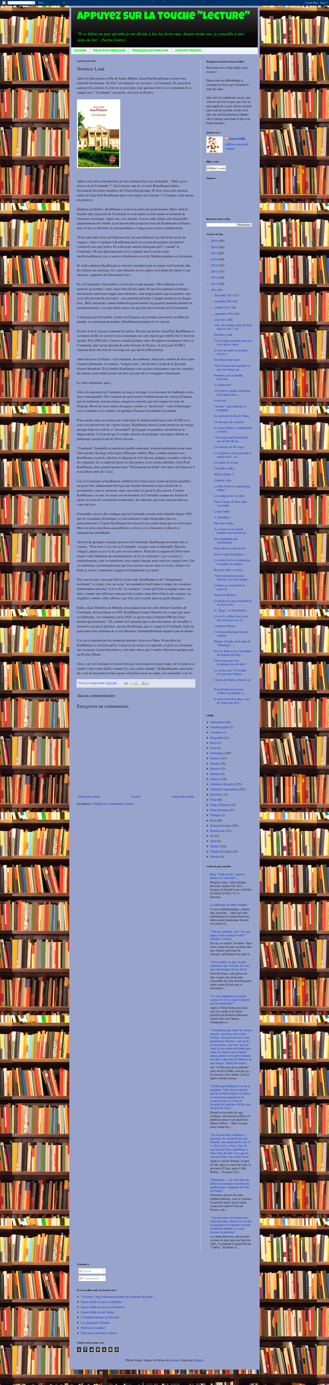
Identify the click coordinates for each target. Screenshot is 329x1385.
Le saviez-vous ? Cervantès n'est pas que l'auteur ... (230, 672)
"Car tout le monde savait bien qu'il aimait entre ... (232, 392)
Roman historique (220, 825)
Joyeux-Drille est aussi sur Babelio (101, 1302)
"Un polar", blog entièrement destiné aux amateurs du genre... (118, 1297)
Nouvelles (216, 794)
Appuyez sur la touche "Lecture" (163, 17)
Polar (213, 800)
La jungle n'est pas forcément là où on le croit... (233, 602)
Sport (213, 841)
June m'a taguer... (189, 50)
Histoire (215, 763)
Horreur (215, 769)
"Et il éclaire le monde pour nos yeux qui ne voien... (233, 342)
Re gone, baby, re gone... (229, 570)
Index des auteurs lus (150, 50)
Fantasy (214, 758)
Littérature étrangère (222, 784)
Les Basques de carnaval (229, 422)
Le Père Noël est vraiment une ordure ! (232, 488)
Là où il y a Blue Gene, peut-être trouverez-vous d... (231, 618)
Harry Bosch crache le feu (229, 548)
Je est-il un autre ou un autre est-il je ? (231, 352)
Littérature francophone (224, 789)
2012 (214, 284)
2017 (214, 253)
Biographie (217, 738)
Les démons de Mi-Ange (229, 447)
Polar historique (219, 810)
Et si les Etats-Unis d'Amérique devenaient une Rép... (233, 653)
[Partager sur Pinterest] (147, 683)
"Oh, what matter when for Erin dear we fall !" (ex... (233, 327)
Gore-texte (220, 400)
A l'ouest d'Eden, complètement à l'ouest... (233, 429)
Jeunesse (215, 779)
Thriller (214, 846)
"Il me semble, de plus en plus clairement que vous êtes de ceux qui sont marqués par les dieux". (229, 965)
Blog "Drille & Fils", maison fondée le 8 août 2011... (227, 876)
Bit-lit (213, 743)
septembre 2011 (224, 314)
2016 (214, 259)
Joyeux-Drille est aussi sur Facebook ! (103, 1307)
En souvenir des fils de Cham (231, 416)
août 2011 (221, 320)
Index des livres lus (109, 50)
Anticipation (217, 722)
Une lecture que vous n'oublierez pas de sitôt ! (230, 662)
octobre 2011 (223, 307)
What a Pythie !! (224, 474)
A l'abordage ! (222, 517)
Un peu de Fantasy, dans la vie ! (232, 681)
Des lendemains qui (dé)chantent (226, 540)
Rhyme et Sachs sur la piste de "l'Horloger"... (232, 643)
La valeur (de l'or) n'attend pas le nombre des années (232, 562)
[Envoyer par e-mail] (132, 683)
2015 (214, 265)
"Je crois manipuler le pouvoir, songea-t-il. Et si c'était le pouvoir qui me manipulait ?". (230, 999)
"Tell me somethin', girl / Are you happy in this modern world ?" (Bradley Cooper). (230, 935)
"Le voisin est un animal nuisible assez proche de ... (231, 531)
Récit (213, 820)
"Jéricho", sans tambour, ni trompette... (230, 408)
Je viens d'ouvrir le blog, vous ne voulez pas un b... (232, 700)
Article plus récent (89, 796)
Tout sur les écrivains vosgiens (99, 1333)
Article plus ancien (183, 796)
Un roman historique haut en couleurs (231, 633)
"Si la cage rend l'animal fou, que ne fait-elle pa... (231, 439)
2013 (214, 277)
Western (215, 856)
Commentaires (91, 1278)
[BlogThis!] (136, 683)
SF (212, 836)
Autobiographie (219, 727)
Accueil (80, 50)
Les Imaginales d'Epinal (95, 1322)
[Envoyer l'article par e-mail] (125, 683)
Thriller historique (221, 851)
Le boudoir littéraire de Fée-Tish (100, 1317)
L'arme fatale (222, 511)
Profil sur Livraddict (93, 1328)
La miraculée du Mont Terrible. (229, 905)
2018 (214, 247)
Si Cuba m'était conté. (227, 360)
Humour (215, 774)
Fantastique (217, 753)
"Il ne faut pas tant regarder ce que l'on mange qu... (232, 367)
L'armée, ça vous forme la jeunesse (229, 587)
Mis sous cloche (223, 523)
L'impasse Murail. (225, 626)
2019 (214, 241)
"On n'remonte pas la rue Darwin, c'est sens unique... (232, 577)
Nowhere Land (223, 334)
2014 (214, 271)
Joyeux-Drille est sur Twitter (97, 1312)
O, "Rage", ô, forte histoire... (231, 610)
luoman (174, 1360)
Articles (87, 1271)
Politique (215, 815)
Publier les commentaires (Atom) (113, 804)
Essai (213, 748)
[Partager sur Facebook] (143, 683)
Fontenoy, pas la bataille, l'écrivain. (229, 377)
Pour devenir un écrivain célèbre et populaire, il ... (230, 691)
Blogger (198, 1360)
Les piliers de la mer (226, 462)
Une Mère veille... (225, 468)
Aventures (216, 732)
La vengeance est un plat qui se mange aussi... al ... (232, 454)
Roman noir (217, 831)
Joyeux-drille (237, 138)
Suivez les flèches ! (225, 595)
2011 (214, 290)
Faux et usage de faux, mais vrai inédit (230, 503)
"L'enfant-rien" (223, 385)
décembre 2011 (224, 295)
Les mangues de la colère (229, 496)
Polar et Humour (220, 805)
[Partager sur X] (140, 683)
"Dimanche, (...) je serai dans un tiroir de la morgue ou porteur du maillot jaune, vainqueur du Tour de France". (229, 1185)
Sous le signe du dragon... (229, 554)
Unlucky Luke (223, 480)
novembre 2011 (224, 301)
